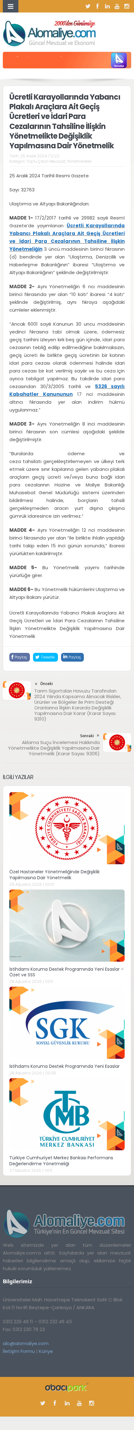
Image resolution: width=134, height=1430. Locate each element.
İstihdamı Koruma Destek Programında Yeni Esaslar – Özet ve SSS (66, 972)
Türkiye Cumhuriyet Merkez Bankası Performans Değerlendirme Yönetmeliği (61, 1160)
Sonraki (87, 735)
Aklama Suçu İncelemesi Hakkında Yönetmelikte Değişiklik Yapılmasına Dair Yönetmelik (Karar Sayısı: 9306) (54, 748)
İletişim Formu (19, 1351)
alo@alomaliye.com (26, 1343)
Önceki (46, 683)
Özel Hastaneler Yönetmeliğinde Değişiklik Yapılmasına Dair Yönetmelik (54, 874)
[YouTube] (117, 6)
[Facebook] (97, 6)
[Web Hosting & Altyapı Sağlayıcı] (67, 1387)
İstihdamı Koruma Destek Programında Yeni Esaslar (64, 1066)
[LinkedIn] (107, 6)
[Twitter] (88, 6)
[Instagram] (126, 6)
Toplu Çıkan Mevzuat (45, 161)
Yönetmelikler (79, 161)
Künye (46, 1351)
